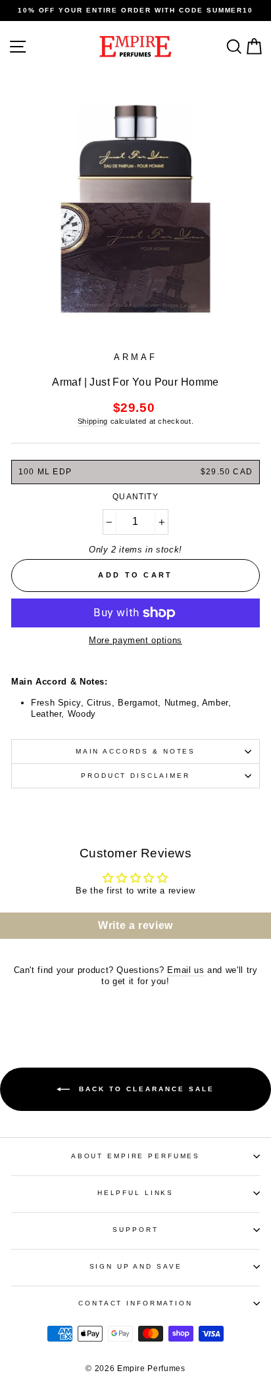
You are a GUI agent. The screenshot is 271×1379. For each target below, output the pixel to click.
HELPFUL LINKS (135, 1192)
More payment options (135, 640)
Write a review (135, 925)
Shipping (93, 421)
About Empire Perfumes (135, 1156)
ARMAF (135, 357)
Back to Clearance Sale (144, 1088)
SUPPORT (135, 1229)
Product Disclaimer (135, 775)
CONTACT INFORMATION (135, 1303)
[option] (135, 10)
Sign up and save (135, 1266)
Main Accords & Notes (135, 751)
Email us (185, 970)
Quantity (135, 496)
